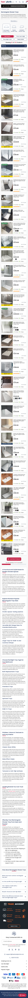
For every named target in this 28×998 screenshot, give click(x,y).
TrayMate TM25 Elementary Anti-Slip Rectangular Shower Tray (19, 531)
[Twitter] (12, 949)
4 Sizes (24, 302)
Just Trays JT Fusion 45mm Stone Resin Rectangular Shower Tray (19, 488)
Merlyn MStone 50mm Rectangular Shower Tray (18, 336)
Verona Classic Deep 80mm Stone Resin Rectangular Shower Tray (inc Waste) (19, 309)
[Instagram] (18, 949)
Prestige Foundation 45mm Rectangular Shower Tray (19, 281)
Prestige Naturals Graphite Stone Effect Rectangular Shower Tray (19, 544)
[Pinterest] (15, 949)
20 (25, 230)
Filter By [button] (4, 46)
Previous (2, 29)
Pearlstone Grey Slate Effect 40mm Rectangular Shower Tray (19, 180)
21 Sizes (24, 316)
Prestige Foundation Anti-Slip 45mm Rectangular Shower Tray (19, 196)
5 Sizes (24, 272)
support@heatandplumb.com (15, 954)
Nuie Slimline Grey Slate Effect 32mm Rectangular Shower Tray (18, 503)
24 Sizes (24, 202)
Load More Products (15, 559)
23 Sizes (24, 481)
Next (26, 29)
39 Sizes (24, 172)
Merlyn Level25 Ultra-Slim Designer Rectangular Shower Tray (18, 407)
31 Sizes (24, 102)
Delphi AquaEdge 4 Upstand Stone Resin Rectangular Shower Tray (19, 420)
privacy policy (12, 944)
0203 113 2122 (15, 957)
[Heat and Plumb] (7, 2)
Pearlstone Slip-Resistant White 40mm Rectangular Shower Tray (18, 95)
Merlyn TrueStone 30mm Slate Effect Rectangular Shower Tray (18, 391)
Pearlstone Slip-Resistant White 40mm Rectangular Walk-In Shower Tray (18, 295)
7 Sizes (24, 427)
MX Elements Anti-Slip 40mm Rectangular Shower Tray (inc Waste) (19, 165)
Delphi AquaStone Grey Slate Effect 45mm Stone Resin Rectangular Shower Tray (19, 110)
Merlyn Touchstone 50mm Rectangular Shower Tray (18, 124)
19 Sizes (24, 413)
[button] (23, 2)
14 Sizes (24, 217)
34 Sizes (24, 117)
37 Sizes (24, 130)
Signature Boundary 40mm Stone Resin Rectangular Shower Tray (19, 378)
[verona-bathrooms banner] (14, 6)
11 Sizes (24, 355)
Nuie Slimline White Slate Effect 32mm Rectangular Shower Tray (18, 323)
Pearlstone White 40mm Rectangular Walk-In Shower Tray (19, 266)
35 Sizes (24, 71)
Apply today (14, 926)
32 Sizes (24, 57)
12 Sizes (24, 524)
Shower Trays (5, 9)
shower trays (12, 791)
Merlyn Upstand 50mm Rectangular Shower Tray (18, 349)
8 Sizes (24, 329)
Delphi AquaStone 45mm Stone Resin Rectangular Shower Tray (18, 50)
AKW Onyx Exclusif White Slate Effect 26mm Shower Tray (19, 448)
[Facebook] (9, 949)
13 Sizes (24, 468)
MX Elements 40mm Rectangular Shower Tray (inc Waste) (18, 80)
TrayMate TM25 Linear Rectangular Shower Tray (18, 211)
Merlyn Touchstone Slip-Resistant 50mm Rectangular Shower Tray (19, 237)
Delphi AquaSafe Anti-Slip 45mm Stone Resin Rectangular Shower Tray (19, 137)
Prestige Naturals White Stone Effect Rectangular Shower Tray (18, 517)
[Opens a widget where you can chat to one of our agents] (22, 995)
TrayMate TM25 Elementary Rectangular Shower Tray (19, 475)
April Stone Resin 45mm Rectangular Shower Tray (18, 151)
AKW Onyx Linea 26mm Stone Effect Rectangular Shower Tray (19, 461)
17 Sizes (24, 454)
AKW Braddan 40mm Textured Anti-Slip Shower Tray (19, 362)
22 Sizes (24, 441)
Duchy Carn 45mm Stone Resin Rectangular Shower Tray (19, 434)
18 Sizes (24, 342)
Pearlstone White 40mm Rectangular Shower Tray (18, 65)
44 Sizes (24, 86)
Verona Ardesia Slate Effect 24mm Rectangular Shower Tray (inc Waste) (19, 224)
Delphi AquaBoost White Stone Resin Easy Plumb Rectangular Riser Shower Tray (18, 252)
